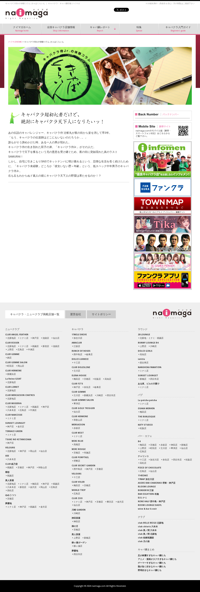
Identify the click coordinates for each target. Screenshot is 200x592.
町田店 (10, 366)
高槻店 (77, 444)
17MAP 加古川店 (146, 479)
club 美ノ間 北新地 (147, 534)
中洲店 (31, 349)
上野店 (10, 349)
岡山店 (21, 366)
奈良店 (87, 387)
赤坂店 (77, 428)
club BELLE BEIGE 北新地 (150, 523)
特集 (139, 29)
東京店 (110, 502)
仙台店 (56, 338)
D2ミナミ (142, 497)
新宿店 (46, 346)
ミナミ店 (24, 338)
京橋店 (77, 452)
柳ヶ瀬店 (78, 546)
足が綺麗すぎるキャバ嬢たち (152, 555)
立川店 (77, 371)
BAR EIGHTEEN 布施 (148, 494)
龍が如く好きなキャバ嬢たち (152, 566)
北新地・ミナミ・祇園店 (151, 338)
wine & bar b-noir (147, 509)
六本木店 (11, 410)
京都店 (21, 467)
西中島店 (78, 354)
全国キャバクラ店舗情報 (61, 29)
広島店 (21, 349)
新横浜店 (11, 374)
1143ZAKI (143, 475)
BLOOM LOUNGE (147, 486)
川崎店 (99, 395)
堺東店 (77, 461)
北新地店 (11, 338)
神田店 (77, 521)
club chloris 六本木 (148, 526)
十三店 (77, 362)
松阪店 (97, 379)
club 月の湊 (144, 541)
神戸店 (35, 338)
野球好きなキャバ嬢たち (150, 570)
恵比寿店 (144, 362)
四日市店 (111, 395)
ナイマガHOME (15, 42)
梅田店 (35, 484)
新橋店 (87, 538)
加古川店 (78, 338)
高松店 (10, 490)
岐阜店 (89, 354)
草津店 (77, 403)
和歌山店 (42, 467)
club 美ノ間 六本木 (147, 530)
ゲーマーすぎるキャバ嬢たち (152, 563)
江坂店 (77, 346)
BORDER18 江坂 (146, 490)
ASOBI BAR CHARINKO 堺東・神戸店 (156, 483)
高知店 (108, 379)
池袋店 (46, 338)
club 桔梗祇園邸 (146, 537)
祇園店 (35, 346)
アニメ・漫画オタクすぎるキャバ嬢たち (157, 559)
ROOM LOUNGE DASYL (150, 505)
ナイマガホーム (22, 29)
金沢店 (21, 426)
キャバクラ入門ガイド (178, 29)
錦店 (9, 358)
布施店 (87, 452)
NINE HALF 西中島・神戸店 (151, 501)
